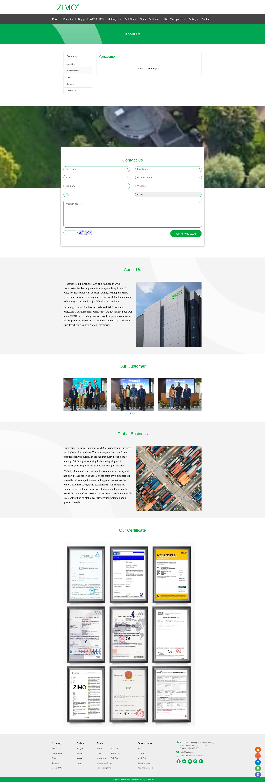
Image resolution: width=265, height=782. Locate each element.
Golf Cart (130, 19)
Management (73, 71)
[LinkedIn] (201, 761)
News (79, 758)
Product (100, 743)
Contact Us (71, 91)
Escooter (68, 19)
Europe (141, 753)
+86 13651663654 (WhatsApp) (193, 756)
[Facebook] (178, 761)
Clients (69, 77)
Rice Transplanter (174, 19)
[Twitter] (184, 761)
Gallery (193, 19)
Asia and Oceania (145, 768)
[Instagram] (195, 761)
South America (144, 763)
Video (79, 753)
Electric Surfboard (149, 19)
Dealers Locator (145, 743)
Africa (140, 748)
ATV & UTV (96, 19)
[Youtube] (190, 761)
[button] (130, 413)
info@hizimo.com (188, 752)
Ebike (55, 19)
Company (57, 743)
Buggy (81, 19)
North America (144, 758)
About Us (71, 64)
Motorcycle (114, 19)
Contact (206, 19)
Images (80, 748)
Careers (70, 84)
